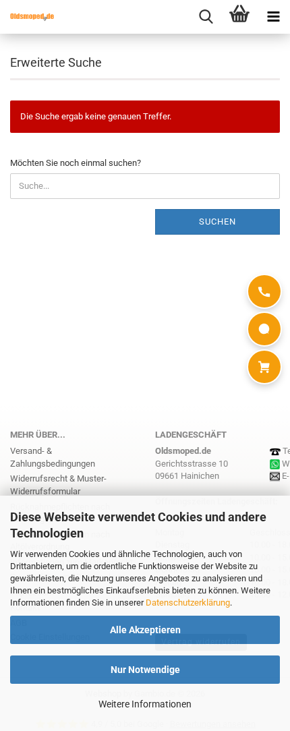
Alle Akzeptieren (145, 629)
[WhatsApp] (264, 329)
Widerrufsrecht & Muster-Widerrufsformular (58, 484)
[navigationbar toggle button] (273, 17)
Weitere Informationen (145, 704)
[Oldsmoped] (27, 17)
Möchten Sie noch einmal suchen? (75, 163)
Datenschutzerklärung (188, 602)
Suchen (217, 221)
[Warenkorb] (264, 367)
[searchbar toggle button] (206, 17)
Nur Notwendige (145, 669)
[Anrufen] (264, 291)
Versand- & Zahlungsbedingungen (52, 457)
